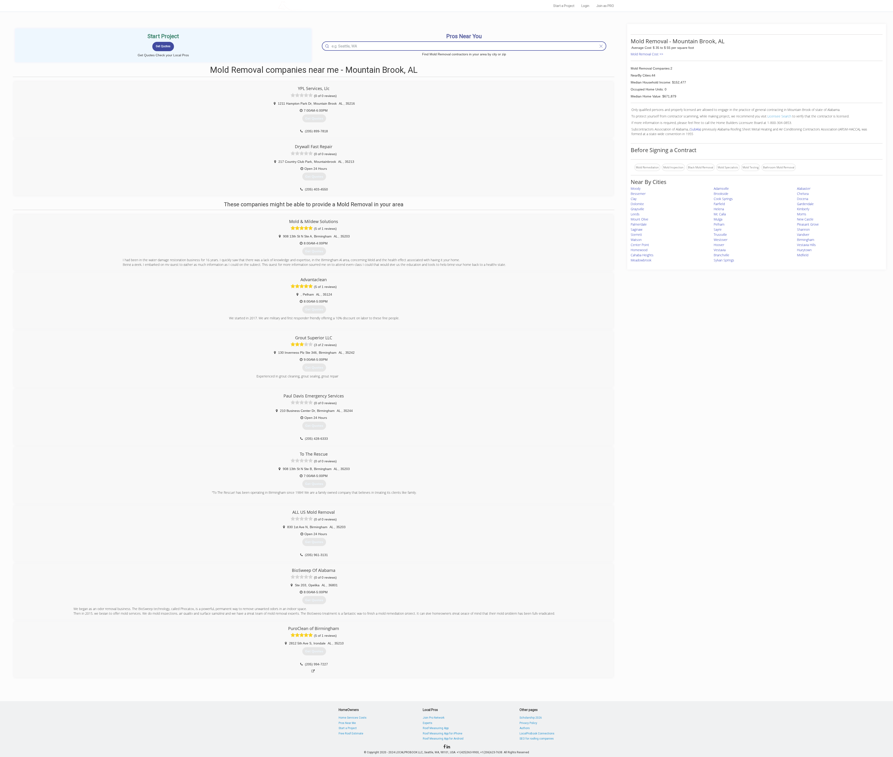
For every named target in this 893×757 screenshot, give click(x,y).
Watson (636, 239)
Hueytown (804, 250)
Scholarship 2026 (531, 717)
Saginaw (636, 229)
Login (585, 6)
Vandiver (803, 234)
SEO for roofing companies (537, 738)
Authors (525, 728)
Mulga (718, 219)
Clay (633, 199)
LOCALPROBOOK (305, 5)
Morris (801, 214)
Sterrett (636, 234)
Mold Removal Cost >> (647, 54)
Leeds (635, 214)
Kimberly (803, 209)
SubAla (695, 129)
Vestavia (720, 250)
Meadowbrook (641, 260)
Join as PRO (605, 6)
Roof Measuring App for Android (443, 738)
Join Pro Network (433, 717)
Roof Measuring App (436, 728)
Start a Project (563, 6)
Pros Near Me (347, 723)
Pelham (719, 224)
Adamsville (721, 188)
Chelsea (803, 193)
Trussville (720, 234)
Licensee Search (779, 116)
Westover (720, 239)
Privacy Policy (528, 723)
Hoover (719, 245)
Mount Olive (639, 219)
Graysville (637, 209)
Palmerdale (639, 224)
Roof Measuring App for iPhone (442, 733)
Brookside (721, 193)
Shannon (803, 229)
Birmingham (805, 239)
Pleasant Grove (808, 224)
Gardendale (805, 204)
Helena (719, 209)
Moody (635, 188)
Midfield (802, 255)
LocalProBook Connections (537, 733)
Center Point (640, 245)
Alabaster (803, 188)
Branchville (721, 255)
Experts (427, 723)
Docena (802, 199)
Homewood (639, 250)
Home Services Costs (353, 717)
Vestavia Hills (806, 245)
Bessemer (638, 193)
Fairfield (719, 204)
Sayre (718, 229)
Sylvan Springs (724, 260)
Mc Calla (720, 214)
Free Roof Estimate (351, 733)
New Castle (805, 219)
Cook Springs (723, 199)
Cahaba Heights (642, 255)
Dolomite (637, 204)
